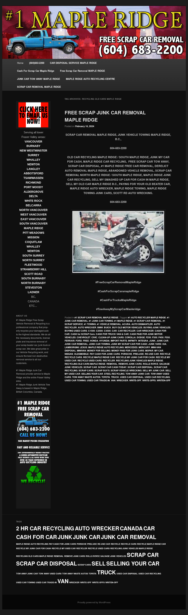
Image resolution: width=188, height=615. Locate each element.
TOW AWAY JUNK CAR (138, 373)
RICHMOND (33, 182)
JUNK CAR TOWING (99, 344)
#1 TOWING (90, 324)
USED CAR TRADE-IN (98, 380)
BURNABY (33, 146)
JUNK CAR (162, 340)
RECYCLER (109, 360)
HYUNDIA (104, 340)
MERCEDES (131, 347)
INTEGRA (143, 340)
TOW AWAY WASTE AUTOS (86, 377)
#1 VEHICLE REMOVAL (109, 324)
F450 (161, 337)
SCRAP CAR (90, 367)
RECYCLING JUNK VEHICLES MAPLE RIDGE (139, 360)
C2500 (99, 330)
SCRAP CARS (86, 370)
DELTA (33, 196)
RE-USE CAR (152, 354)
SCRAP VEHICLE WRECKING (126, 370)
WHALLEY (33, 159)
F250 (148, 337)
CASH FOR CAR (36, 537)
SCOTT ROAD (33, 274)
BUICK (107, 327)
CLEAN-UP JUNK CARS (111, 337)
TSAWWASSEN (33, 178)
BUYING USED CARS (76, 330)
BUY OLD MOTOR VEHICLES (127, 327)
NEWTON (33, 164)
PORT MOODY (33, 187)
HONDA (94, 340)
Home (20, 63)
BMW (100, 327)
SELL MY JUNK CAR (153, 370)
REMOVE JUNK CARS (130, 363)
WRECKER (122, 380)
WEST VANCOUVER (33, 214)
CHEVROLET (83, 337)
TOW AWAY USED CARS (50, 573)
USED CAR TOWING (75, 380)
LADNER (33, 292)
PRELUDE (138, 354)
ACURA (126, 324)
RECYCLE (165, 354)
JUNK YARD (154, 344)
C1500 (91, 330)
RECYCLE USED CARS (89, 360)
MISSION (33, 237)
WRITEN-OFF (163, 380)
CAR (114, 330)
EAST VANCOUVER (33, 219)
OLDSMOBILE (81, 354)
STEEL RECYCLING (114, 373)
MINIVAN (81, 350)
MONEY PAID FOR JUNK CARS (127, 350)
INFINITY (132, 340)
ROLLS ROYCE (150, 363)
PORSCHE (126, 354)
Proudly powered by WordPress (94, 602)
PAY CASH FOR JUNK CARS (105, 354)
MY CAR (158, 350)
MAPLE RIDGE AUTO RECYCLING (106, 347)
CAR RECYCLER (126, 330)
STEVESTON (33, 287)
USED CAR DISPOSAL (132, 377)
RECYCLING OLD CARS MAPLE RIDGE (85, 363)
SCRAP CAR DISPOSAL (140, 367)
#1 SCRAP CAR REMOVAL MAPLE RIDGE (96, 317)
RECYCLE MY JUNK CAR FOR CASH (135, 357)
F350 (154, 337)
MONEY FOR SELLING (98, 350)
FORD (79, 340)
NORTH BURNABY (33, 283)
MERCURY (144, 347)
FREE (86, 340)
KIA (164, 344)
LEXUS (83, 347)
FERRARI (70, 340)
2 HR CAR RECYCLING (45, 528)
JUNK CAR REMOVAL (76, 344)
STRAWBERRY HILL (33, 269)
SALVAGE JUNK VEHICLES (113, 556)
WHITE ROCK (33, 200)
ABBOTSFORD (33, 173)
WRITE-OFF (135, 380)
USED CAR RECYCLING (157, 377)
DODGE (141, 337)
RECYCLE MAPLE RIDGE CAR (99, 357)
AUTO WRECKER (87, 327)
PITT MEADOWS (33, 232)
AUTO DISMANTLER (142, 324)
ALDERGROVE (33, 191)
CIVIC (94, 337)
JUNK (152, 340)
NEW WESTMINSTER (33, 150)
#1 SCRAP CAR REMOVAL (148, 320)
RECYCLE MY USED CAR (64, 548)
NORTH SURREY (33, 260)
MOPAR (149, 350)
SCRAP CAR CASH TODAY (112, 367)
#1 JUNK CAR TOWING (101, 320)
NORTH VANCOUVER (33, 210)
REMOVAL (111, 363)
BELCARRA (33, 205)
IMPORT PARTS (119, 340)
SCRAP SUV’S (102, 370)
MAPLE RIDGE (33, 228)
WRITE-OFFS (149, 380)
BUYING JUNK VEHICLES (156, 327)
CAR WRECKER (145, 330)
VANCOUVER (33, 141)
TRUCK (115, 377)
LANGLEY (33, 169)
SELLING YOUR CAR (92, 373)
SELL (99, 563)
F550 (167, 337)
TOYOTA (106, 377)
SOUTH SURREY (33, 255)
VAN (113, 380)
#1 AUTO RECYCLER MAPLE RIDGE (147, 317)
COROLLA (130, 337)
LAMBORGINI (72, 347)
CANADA (131, 528)
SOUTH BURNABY (33, 278)
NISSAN (69, 354)
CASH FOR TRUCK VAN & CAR (112, 334)
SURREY (33, 155)
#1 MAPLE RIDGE (123, 320)
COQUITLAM (33, 242)
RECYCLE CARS (73, 357)
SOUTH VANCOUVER (33, 223)
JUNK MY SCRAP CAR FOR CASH (129, 344)
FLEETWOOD (33, 264)
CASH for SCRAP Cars (83, 334)
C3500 (107, 330)
